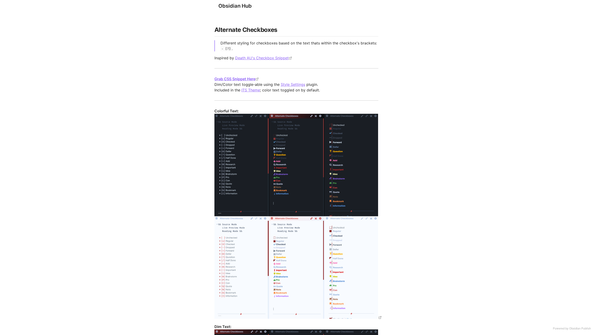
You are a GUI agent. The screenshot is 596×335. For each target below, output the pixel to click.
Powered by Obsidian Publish (572, 328)
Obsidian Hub (235, 6)
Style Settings (293, 84)
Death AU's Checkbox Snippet (262, 58)
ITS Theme (250, 90)
